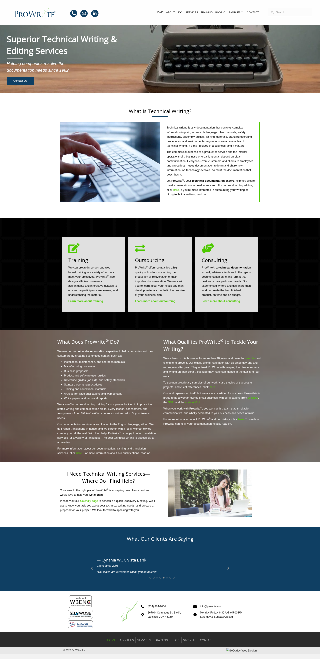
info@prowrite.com (211, 626)
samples (250, 358)
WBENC (253, 397)
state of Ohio (193, 402)
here (176, 190)
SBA (171, 402)
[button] (180, 12)
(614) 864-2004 (157, 626)
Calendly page (89, 500)
